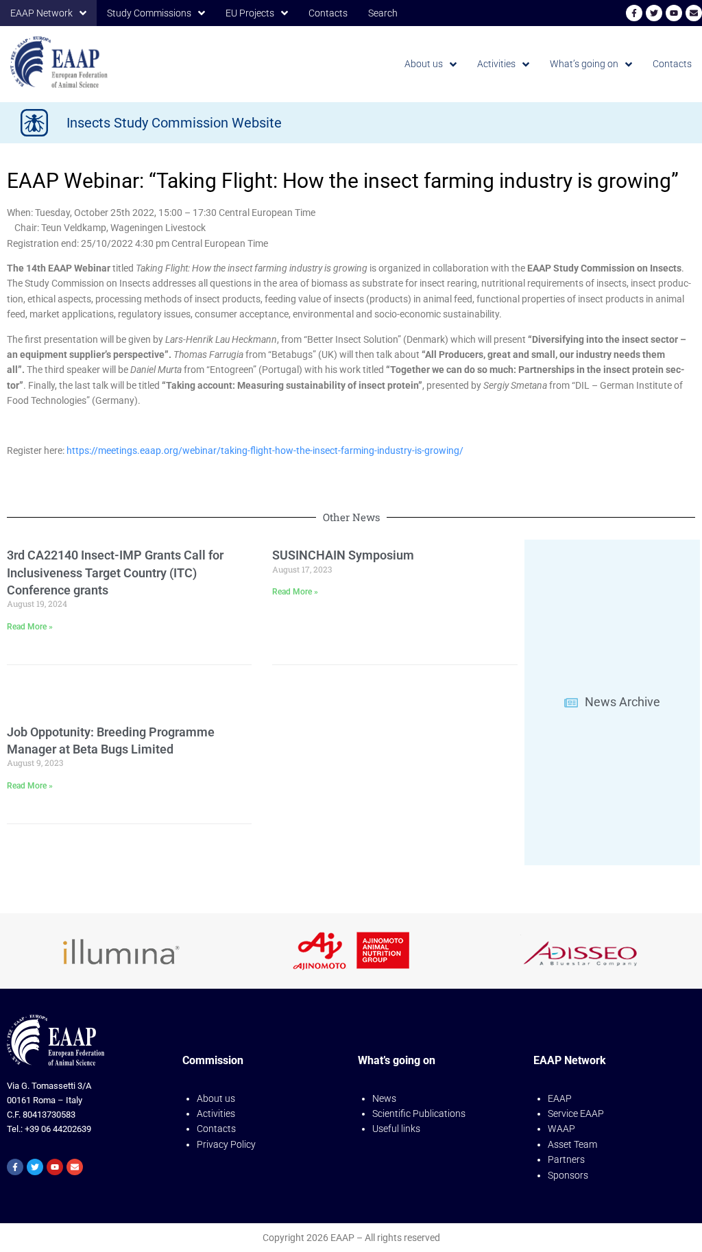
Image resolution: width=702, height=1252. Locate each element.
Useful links (396, 1128)
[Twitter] (654, 13)
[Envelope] (694, 13)
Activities (216, 1113)
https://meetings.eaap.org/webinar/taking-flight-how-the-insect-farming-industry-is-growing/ (264, 450)
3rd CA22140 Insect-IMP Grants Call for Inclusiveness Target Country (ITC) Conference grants (115, 572)
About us (216, 1098)
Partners (566, 1159)
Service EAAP (576, 1113)
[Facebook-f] (634, 13)
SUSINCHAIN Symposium (343, 555)
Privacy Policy (226, 1144)
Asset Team (572, 1144)
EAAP (560, 1098)
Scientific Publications (418, 1113)
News (384, 1098)
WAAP (561, 1128)
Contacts (216, 1128)
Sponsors (568, 1175)
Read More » (30, 626)
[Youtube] (674, 13)
